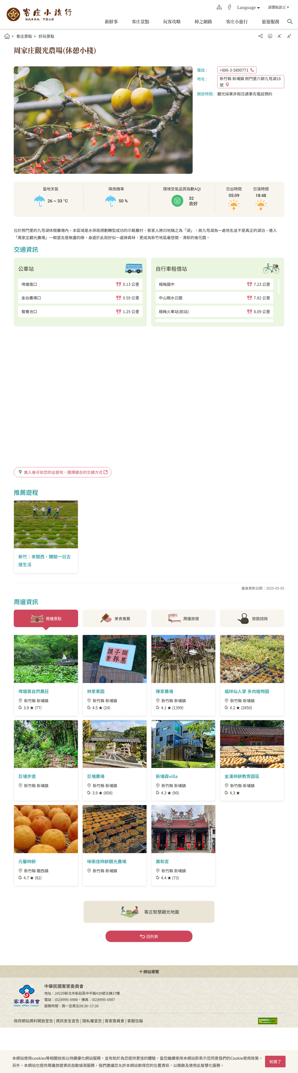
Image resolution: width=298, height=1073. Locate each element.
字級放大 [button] (289, 36)
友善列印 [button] (270, 36)
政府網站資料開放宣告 (33, 1020)
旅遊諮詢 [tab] (260, 618)
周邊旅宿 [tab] (191, 618)
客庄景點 (24, 36)
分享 (260, 36)
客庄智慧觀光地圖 (161, 912)
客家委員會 (114, 1020)
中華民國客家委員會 (27, 995)
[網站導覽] (219, 7)
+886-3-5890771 (234, 70)
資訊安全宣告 (67, 1020)
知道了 (275, 1061)
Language (246, 7)
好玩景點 (46, 36)
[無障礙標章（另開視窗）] (271, 1020)
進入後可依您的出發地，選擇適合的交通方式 (63, 472)
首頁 (7, 36)
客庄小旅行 (39, 14)
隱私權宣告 (92, 1020)
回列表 (152, 936)
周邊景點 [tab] (54, 618)
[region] (80, 297)
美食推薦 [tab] (122, 618)
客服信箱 (135, 1020)
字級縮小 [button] (279, 36)
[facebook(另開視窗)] (229, 7)
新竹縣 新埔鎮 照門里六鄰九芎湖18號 (250, 82)
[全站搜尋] (290, 21)
